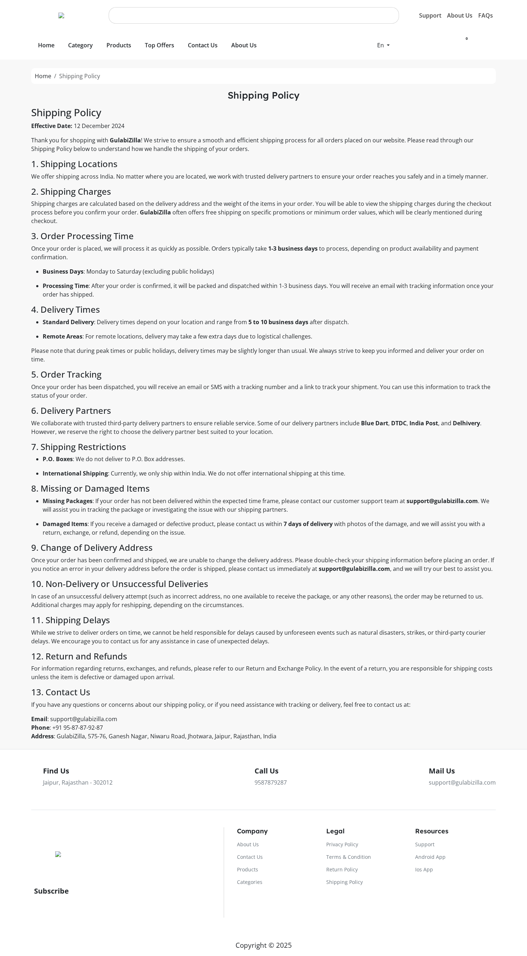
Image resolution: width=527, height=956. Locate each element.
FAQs (485, 15)
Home (43, 76)
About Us (460, 15)
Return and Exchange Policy (283, 668)
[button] (383, 45)
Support (430, 15)
